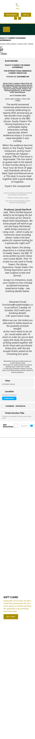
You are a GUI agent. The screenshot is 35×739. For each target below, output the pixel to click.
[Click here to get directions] (31, 426)
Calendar (9, 406)
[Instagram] (19, 18)
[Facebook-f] (15, 18)
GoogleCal (20, 406)
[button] (30, 29)
